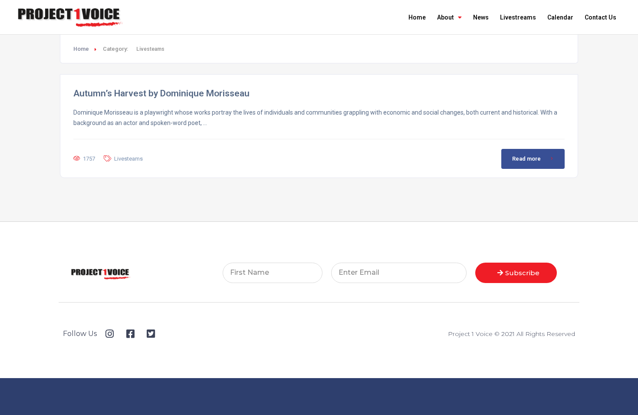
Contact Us (600, 17)
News (481, 17)
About (445, 17)
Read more (526, 158)
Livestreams (518, 17)
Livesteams (128, 158)
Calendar (560, 17)
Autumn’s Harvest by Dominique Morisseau (161, 93)
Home (417, 17)
